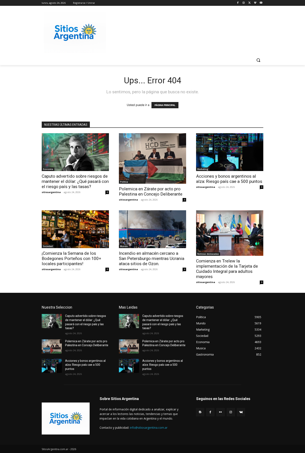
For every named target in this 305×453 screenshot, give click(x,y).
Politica (124, 181)
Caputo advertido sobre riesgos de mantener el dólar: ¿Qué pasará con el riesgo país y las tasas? (75, 181)
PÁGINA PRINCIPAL (165, 105)
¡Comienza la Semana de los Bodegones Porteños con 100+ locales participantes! (71, 258)
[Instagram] (243, 3)
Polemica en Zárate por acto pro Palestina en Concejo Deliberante (150, 191)
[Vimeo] (255, 3)
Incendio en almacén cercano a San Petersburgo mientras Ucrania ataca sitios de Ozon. (151, 258)
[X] (249, 3)
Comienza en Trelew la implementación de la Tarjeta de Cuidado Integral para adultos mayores (227, 269)
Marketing (202, 169)
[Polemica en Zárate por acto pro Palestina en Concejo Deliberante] (152, 158)
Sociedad (48, 246)
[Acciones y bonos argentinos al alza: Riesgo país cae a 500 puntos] (229, 152)
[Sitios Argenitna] (66, 419)
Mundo (124, 246)
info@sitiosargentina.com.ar (148, 428)
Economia (48, 169)
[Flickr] (220, 412)
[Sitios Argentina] (75, 32)
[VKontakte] (241, 412)
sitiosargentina (51, 192)
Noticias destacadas (208, 253)
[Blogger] (200, 412)
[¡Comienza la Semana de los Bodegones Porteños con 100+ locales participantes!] (75, 229)
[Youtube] (261, 3)
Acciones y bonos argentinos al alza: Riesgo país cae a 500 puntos (229, 179)
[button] (258, 60)
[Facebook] (237, 3)
